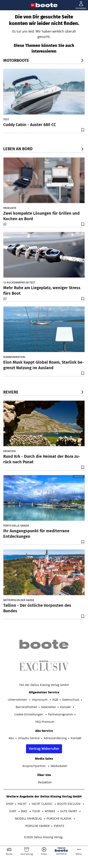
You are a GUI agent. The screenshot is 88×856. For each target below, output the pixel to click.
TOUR (36, 811)
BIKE (24, 811)
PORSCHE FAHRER (37, 826)
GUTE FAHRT (69, 811)
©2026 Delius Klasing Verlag (43, 837)
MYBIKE (50, 811)
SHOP (10, 804)
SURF (13, 811)
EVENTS (59, 826)
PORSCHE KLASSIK (59, 818)
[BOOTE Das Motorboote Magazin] (47, 5)
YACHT (22, 804)
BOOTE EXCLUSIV (69, 804)
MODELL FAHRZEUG (29, 818)
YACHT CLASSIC (42, 804)
